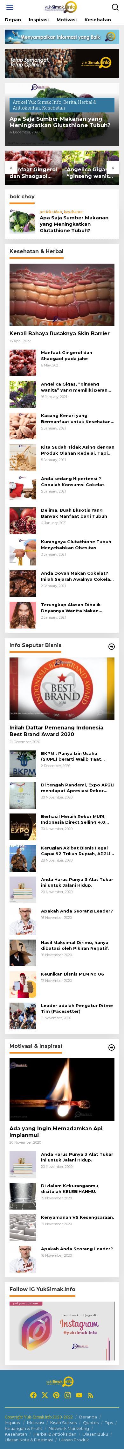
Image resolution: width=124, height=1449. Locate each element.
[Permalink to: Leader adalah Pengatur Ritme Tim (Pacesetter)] (23, 1015)
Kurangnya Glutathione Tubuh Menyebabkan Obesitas (76, 544)
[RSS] (90, 1395)
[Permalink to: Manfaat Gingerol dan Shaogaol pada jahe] (23, 362)
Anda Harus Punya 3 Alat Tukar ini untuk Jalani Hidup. (77, 882)
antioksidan (51, 211)
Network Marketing (69, 1428)
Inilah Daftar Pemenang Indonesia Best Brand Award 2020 (56, 731)
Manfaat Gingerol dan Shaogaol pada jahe (33, 173)
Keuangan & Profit (23, 1428)
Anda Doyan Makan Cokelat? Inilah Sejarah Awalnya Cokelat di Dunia (76, 576)
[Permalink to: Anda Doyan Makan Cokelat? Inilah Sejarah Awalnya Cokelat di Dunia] (23, 583)
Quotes (91, 1422)
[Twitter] (45, 1395)
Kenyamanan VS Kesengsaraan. (77, 1217)
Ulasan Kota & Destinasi (29, 1439)
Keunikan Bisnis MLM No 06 (72, 974)
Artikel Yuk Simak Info (37, 102)
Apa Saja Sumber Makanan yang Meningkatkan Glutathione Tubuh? (60, 122)
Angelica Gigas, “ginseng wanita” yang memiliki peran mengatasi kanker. (90, 173)
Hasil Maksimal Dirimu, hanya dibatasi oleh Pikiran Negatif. (75, 945)
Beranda (88, 1416)
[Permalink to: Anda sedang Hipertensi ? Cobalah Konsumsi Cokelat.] (23, 489)
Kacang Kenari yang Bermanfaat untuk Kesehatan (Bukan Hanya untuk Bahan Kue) (76, 418)
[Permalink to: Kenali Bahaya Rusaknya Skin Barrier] (62, 295)
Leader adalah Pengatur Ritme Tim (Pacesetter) (77, 1008)
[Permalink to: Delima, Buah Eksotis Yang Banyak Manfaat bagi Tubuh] (23, 520)
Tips (109, 1422)
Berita (69, 102)
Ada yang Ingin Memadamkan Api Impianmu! (56, 1132)
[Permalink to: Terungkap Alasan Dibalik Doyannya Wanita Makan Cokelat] (23, 615)
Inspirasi (13, 1422)
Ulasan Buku (95, 1434)
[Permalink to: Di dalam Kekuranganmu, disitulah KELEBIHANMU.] (23, 1195)
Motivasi (35, 1422)
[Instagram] (68, 1395)
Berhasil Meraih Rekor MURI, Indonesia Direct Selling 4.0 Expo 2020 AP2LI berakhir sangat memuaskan (73, 819)
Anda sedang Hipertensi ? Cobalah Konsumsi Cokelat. (73, 481)
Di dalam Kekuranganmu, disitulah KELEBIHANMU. (70, 1188)
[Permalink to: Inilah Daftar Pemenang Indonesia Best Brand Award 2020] (62, 688)
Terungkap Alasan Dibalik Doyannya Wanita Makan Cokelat (71, 607)
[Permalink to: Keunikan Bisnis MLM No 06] (23, 984)
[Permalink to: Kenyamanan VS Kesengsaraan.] (23, 1227)
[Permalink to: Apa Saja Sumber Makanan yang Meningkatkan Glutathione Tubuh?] (22, 221)
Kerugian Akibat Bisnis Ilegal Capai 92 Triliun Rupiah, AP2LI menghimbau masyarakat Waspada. (75, 850)
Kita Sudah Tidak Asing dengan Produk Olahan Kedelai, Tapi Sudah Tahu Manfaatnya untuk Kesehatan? (77, 450)
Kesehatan (53, 108)
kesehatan (73, 211)
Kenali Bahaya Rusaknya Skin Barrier (60, 333)
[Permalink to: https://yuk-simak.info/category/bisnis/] (111, 646)
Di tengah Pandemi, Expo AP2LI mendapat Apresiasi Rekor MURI (77, 787)
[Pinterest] (56, 1395)
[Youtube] (79, 1395)
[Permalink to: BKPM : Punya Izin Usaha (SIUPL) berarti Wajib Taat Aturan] (23, 763)
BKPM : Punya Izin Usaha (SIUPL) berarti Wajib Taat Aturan (71, 756)
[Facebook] (33, 1395)
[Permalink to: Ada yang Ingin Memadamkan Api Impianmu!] (62, 1089)
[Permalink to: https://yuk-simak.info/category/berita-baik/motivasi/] (111, 1047)
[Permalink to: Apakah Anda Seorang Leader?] (23, 921)
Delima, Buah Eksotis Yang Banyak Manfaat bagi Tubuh (74, 513)
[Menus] (10, 7)
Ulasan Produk (74, 1439)
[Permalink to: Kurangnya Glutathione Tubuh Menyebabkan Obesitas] (23, 552)
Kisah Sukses (63, 1422)
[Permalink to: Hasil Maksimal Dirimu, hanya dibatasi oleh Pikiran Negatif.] (23, 952)
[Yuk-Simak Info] (63, 7)
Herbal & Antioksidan (54, 1434)
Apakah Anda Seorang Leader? (77, 910)
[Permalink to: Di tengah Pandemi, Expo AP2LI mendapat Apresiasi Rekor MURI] (23, 795)
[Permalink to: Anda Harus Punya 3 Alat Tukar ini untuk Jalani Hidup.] (23, 889)
